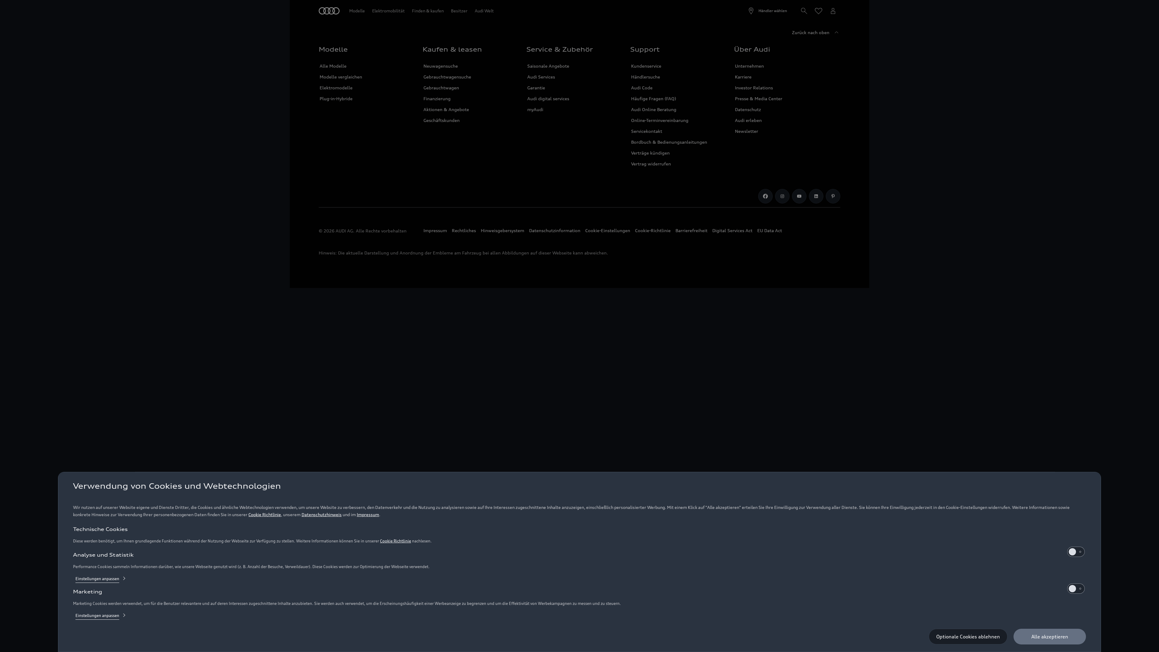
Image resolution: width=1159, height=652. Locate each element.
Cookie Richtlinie (264, 514)
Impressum (368, 514)
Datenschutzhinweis (322, 514)
